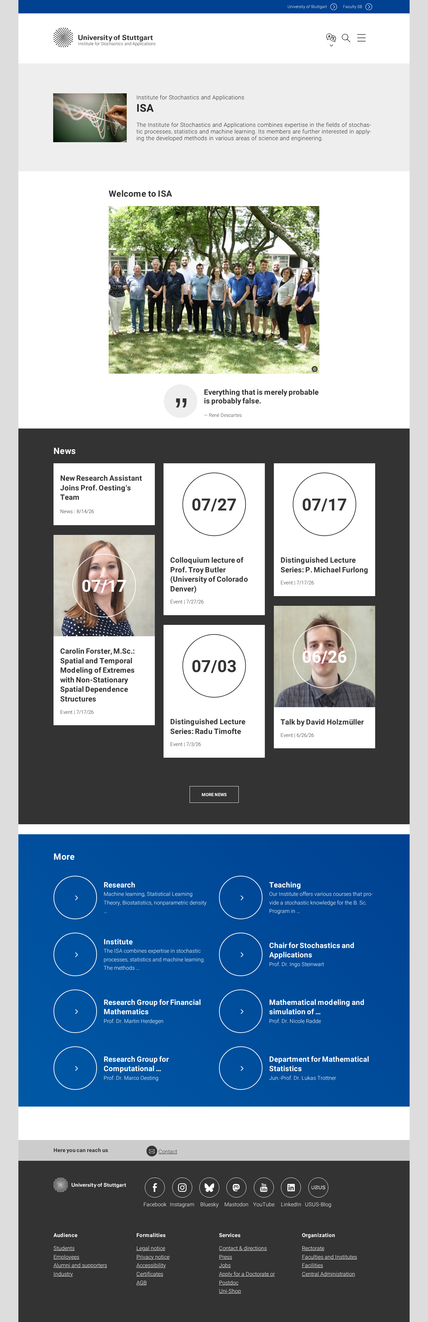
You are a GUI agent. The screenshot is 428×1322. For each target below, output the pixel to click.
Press (225, 1256)
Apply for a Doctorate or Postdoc (247, 1278)
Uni (307, 6)
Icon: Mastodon (236, 1187)
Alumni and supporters (80, 1264)
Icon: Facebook (155, 1187)
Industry (63, 1273)
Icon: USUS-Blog (318, 1187)
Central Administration (328, 1273)
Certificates (149, 1273)
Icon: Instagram (182, 1187)
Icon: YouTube (264, 1187)
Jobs (225, 1264)
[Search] (346, 37)
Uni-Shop (230, 1290)
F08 (352, 6)
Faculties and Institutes (329, 1256)
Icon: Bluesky (209, 1187)
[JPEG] (214, 290)
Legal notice (150, 1247)
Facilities (312, 1264)
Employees (66, 1256)
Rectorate (313, 1247)
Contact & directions (243, 1247)
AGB (141, 1282)
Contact (167, 1151)
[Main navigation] (361, 37)
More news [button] (214, 794)
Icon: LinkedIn (291, 1187)
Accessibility (151, 1264)
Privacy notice (153, 1256)
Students (64, 1247)
